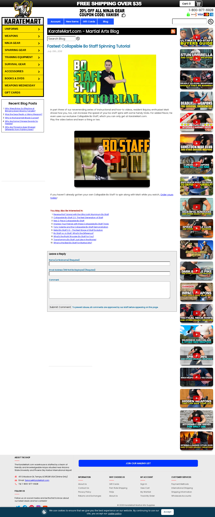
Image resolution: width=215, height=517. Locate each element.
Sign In (143, 484)
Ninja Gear (12, 43)
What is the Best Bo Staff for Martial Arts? (73, 242)
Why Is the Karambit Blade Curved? (22, 117)
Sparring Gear (15, 50)
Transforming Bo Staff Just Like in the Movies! (75, 239)
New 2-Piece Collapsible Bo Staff (69, 220)
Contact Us (83, 488)
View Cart (145, 488)
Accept (167, 511)
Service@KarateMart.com (37, 480)
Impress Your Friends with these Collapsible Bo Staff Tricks (81, 223)
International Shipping (182, 488)
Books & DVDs (14, 78)
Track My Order (147, 496)
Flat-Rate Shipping (118, 488)
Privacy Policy (84, 492)
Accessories (14, 71)
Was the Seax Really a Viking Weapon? (23, 114)
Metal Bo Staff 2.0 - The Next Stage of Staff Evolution (78, 230)
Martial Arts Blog (83, 31)
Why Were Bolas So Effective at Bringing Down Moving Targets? (20, 109)
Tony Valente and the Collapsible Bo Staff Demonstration (81, 227)
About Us (82, 484)
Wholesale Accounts (181, 496)
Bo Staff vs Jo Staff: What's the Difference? (74, 233)
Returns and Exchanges (89, 496)
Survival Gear (15, 64)
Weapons (11, 36)
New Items (72, 21)
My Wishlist (145, 492)
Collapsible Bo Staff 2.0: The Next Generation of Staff (78, 217)
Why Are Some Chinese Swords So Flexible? (21, 122)
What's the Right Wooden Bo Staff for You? (74, 236)
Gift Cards (89, 21)
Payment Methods (180, 484)
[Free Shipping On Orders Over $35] (78, 5)
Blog (105, 21)
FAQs (111, 492)
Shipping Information (181, 492)
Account (56, 21)
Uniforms (11, 29)
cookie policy (114, 513)
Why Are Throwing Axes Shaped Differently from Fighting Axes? (20, 128)
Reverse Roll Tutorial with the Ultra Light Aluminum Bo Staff (81, 214)
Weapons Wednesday (20, 85)
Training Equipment (19, 57)
